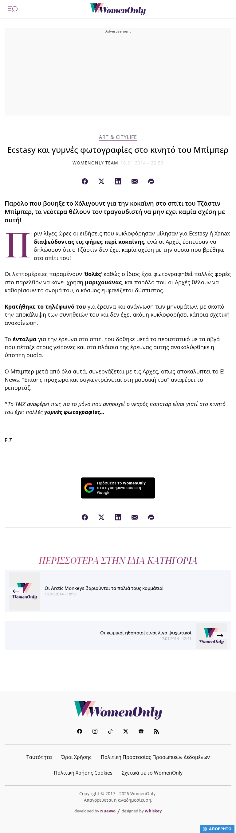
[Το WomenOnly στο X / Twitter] (126, 732)
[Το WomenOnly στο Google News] (141, 732)
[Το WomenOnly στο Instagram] (95, 732)
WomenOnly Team (96, 163)
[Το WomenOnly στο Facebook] (80, 732)
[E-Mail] (134, 182)
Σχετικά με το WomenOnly (152, 772)
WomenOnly (118, 710)
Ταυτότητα (39, 757)
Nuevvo (108, 811)
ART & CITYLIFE (118, 137)
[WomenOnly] (118, 9)
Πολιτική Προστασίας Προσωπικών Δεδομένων (155, 757)
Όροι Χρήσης (76, 757)
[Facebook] (84, 182)
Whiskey (153, 811)
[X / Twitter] (101, 182)
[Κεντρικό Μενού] (13, 9)
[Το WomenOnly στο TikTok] (110, 732)
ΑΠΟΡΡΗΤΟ (220, 828)
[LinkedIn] (118, 182)
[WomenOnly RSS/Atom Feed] (156, 732)
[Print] (151, 182)
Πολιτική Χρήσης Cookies (83, 772)
